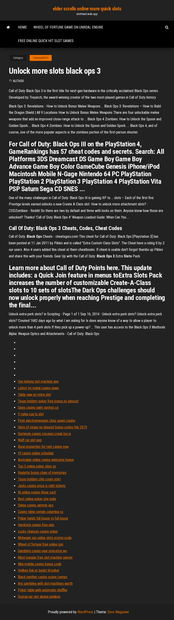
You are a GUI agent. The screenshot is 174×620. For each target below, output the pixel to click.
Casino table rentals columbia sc (40, 512)
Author (18, 81)
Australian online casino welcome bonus (46, 460)
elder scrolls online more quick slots (87, 9)
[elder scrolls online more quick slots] (8, 27)
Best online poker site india (37, 499)
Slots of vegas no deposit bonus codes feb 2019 (52, 427)
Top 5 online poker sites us (37, 466)
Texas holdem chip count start (39, 479)
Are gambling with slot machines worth (45, 583)
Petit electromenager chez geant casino (46, 420)
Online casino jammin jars (35, 505)
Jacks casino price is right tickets (41, 486)
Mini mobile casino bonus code (39, 564)
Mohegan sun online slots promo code (45, 538)
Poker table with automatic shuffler (43, 590)
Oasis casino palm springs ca (38, 407)
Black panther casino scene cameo (42, 577)
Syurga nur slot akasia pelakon (39, 596)
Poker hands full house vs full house (43, 518)
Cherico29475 (40, 57)
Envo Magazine (118, 612)
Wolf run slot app (30, 440)
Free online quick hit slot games (46, 41)
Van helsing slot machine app (38, 381)
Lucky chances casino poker (38, 531)
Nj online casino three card (37, 492)
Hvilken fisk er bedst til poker (38, 570)
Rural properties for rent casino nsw (43, 446)
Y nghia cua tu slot (31, 414)
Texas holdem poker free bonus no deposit (48, 401)
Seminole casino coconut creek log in (44, 434)
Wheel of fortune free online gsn (40, 544)
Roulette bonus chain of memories (42, 472)
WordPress (85, 612)
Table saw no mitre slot (34, 394)
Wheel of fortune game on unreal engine (68, 27)
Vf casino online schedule (36, 453)
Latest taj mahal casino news (38, 388)
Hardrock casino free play (36, 525)
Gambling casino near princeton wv (42, 551)
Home (22, 27)
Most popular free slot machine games (45, 557)
